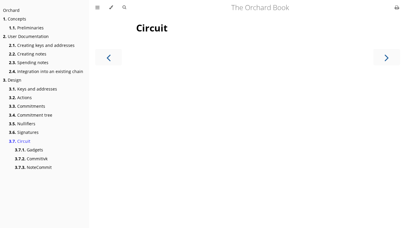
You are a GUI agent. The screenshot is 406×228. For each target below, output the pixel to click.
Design (12, 80)
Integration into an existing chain (46, 71)
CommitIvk (31, 159)
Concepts (14, 19)
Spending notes (28, 62)
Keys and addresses (33, 89)
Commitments (27, 106)
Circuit (19, 141)
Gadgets (29, 150)
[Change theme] (111, 7)
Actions (20, 97)
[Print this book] (397, 7)
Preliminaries (26, 28)
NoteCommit (33, 167)
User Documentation (26, 36)
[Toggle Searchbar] (124, 7)
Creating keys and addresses (42, 45)
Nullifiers (22, 123)
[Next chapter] (386, 57)
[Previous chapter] (108, 57)
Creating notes (27, 54)
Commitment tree (30, 115)
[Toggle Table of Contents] (97, 7)
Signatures (24, 132)
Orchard (11, 10)
